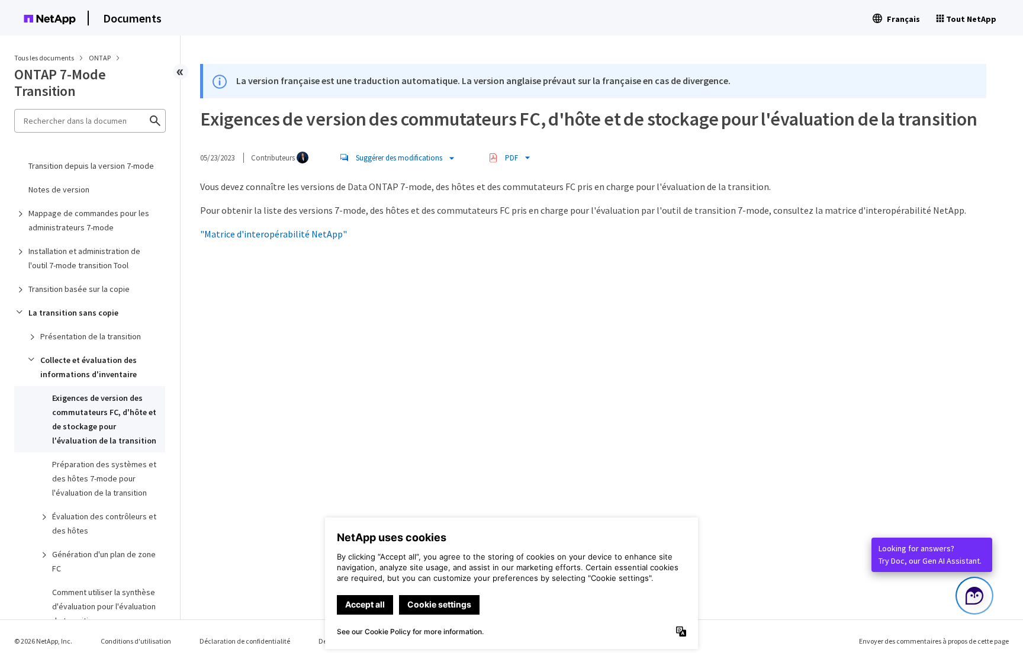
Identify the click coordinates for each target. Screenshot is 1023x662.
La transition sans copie (73, 312)
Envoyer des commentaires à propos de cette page (934, 641)
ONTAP (100, 57)
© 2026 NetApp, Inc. (43, 641)
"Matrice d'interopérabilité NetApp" (273, 234)
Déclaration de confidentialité (245, 641)
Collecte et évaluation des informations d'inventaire (88, 367)
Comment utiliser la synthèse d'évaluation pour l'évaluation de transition (104, 606)
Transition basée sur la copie (79, 289)
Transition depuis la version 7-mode (91, 165)
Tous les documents (44, 57)
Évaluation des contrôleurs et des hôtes (104, 523)
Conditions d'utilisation (136, 641)
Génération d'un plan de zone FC (104, 561)
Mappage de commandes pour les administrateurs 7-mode (88, 220)
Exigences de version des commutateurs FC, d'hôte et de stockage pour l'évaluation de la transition (104, 419)
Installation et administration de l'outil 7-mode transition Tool (84, 258)
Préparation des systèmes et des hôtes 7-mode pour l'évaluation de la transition (104, 478)
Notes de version (58, 189)
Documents (132, 18)
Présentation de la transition (90, 336)
